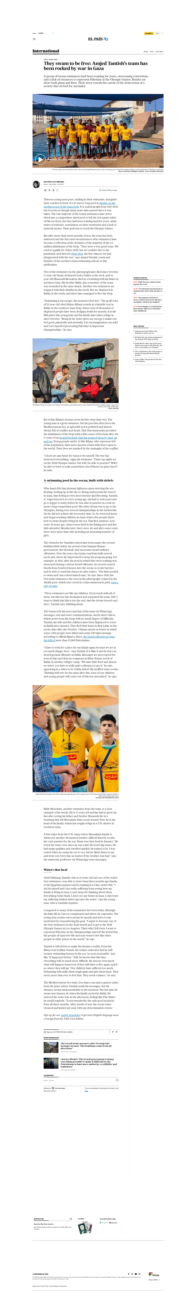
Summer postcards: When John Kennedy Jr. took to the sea (146, 332)
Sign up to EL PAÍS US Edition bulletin (60, 1032)
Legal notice (36, 1286)
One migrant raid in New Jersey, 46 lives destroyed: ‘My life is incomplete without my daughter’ (147, 300)
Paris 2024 (77, 253)
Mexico (146, 51)
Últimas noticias (140, 278)
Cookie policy (63, 1286)
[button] (98, 131)
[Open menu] (34, 39)
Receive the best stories (44, 1224)
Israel (45, 1080)
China (152, 51)
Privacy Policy (44, 1286)
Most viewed (138, 326)
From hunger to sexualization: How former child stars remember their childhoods (147, 309)
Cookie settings (53, 1286)
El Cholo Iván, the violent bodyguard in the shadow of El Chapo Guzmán (148, 338)
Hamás (51, 1080)
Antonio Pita (65, 1052)
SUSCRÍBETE (149, 33)
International (46, 51)
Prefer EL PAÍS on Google (109, 190)
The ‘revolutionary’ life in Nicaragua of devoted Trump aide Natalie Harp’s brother (148, 353)
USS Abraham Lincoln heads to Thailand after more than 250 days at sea (148, 291)
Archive (81, 1219)
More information (50, 1091)
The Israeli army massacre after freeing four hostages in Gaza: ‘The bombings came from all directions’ (86, 1046)
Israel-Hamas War (50, 59)
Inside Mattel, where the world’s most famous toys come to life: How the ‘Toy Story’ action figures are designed (148, 345)
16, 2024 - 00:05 (56, 184)
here (86, 1091)
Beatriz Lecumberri (54, 182)
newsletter (39, 1219)
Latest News (159, 51)
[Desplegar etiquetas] (117, 1080)
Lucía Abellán (65, 1070)
